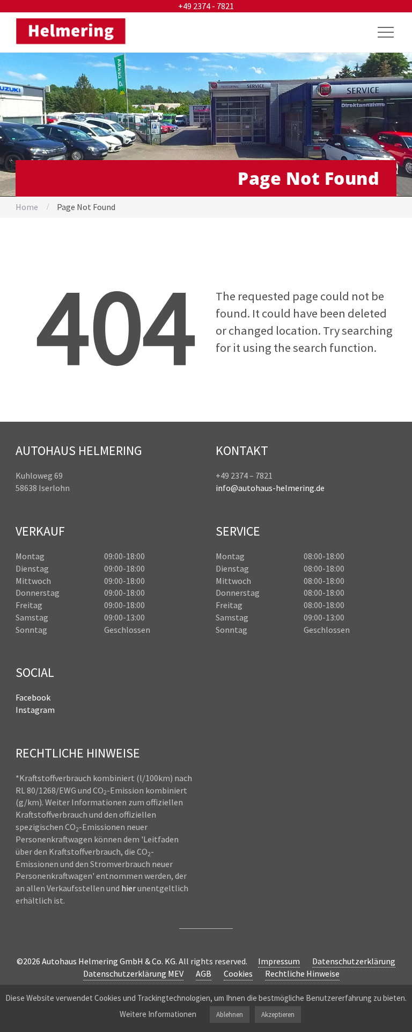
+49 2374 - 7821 (206, 6)
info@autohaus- (246, 487)
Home (27, 206)
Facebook (33, 697)
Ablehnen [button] (229, 1014)
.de (319, 487)
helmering (295, 487)
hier (128, 888)
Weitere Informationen (158, 1014)
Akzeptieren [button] (278, 1014)
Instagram (35, 709)
